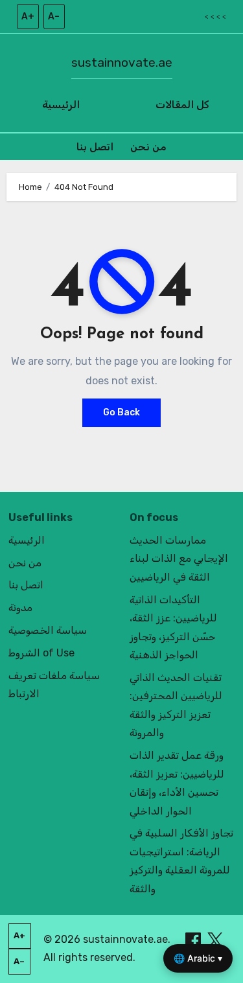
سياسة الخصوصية (47, 630)
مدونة (20, 607)
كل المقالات (182, 104)
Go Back (121, 412)
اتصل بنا (94, 147)
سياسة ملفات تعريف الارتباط (54, 684)
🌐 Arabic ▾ (198, 958)
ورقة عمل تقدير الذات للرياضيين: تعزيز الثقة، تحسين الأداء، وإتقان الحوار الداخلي (177, 782)
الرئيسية (61, 104)
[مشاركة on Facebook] (194, 939)
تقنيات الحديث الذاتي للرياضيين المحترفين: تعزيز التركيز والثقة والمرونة (176, 705)
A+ (27, 16)
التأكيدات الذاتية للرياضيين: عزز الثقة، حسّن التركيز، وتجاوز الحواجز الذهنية (173, 627)
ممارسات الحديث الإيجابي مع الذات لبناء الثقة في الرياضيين (179, 558)
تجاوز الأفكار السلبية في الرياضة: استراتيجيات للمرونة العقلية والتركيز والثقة (181, 860)
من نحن (148, 147)
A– (54, 16)
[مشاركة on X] (215, 939)
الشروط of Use (41, 653)
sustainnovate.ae (121, 62)
